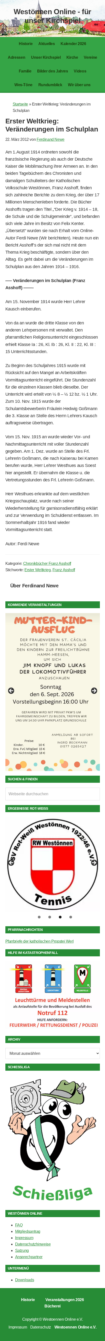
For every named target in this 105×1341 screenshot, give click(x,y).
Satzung (22, 1250)
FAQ (19, 1225)
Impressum (24, 1238)
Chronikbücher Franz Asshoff (47, 563)
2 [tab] (49, 917)
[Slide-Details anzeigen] (52, 692)
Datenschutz (40, 1327)
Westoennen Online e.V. (63, 1319)
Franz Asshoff (63, 570)
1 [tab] (39, 917)
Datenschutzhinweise (33, 1244)
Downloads (24, 1280)
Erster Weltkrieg (37, 570)
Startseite (20, 104)
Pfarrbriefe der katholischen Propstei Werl (39, 941)
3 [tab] (60, 917)
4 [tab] (70, 917)
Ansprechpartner (29, 1257)
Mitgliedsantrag (28, 1231)
